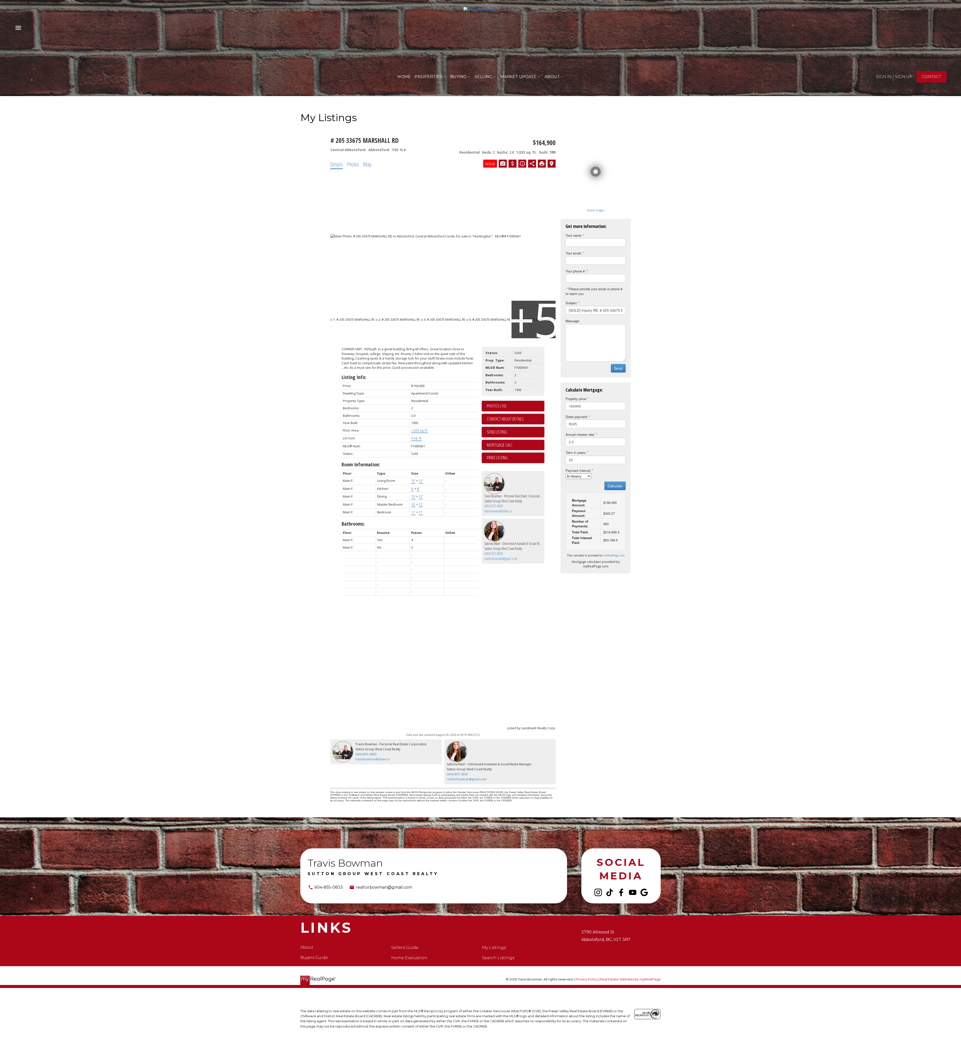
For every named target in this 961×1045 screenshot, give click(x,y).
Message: (573, 320)
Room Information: (361, 464)
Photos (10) (496, 406)
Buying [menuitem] (458, 76)
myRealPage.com (614, 555)
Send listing (497, 432)
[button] (894, 76)
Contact (931, 76)
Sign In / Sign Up (894, 76)
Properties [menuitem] (428, 76)
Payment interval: (578, 470)
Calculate (615, 485)
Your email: (574, 253)
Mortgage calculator (515, 445)
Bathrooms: (353, 523)
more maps (595, 210)
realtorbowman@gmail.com (500, 558)
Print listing (497, 458)
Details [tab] (336, 164)
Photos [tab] (353, 164)
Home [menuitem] (404, 76)
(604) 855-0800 (493, 506)
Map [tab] (367, 164)
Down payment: (577, 416)
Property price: (576, 398)
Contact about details (505, 419)
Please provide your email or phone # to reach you (594, 291)
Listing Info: (354, 377)
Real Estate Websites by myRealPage (630, 979)
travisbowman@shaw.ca (498, 511)
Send (618, 368)
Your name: (574, 235)
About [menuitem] (552, 76)
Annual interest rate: (580, 434)
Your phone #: (576, 271)
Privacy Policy (587, 979)
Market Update (518, 76)
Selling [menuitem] (483, 76)
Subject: (572, 302)
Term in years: (576, 452)
